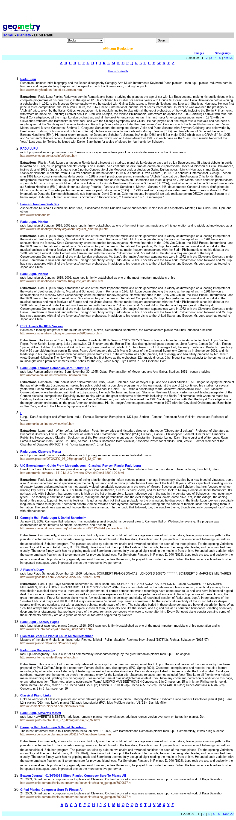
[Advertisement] (118, 12)
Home (8, 35)
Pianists (24, 35)
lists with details (118, 71)
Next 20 (228, 57)
